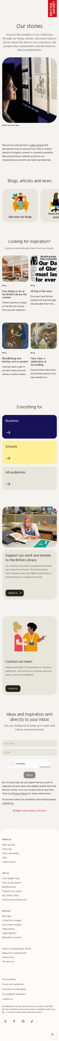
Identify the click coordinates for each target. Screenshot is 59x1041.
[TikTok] (32, 1021)
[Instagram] (23, 1021)
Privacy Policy (19, 793)
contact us (7, 803)
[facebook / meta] (14, 1021)
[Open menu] (52, 1034)
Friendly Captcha (45, 767)
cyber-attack (36, 145)
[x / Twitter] (5, 1021)
